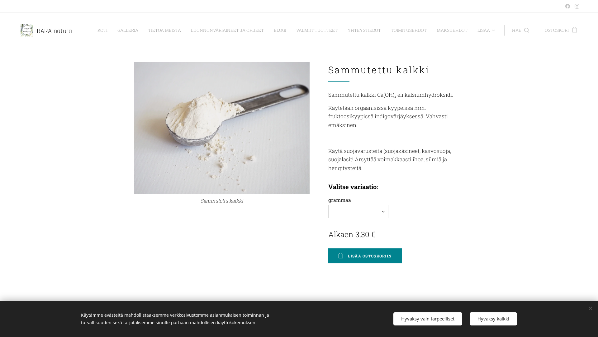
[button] (520, 30)
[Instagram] (577, 6)
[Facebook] (568, 6)
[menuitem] (104, 30)
